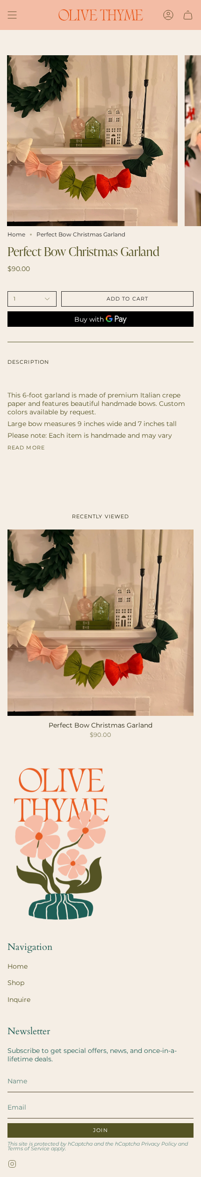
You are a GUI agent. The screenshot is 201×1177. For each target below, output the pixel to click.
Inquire (18, 999)
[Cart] (188, 15)
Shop (15, 982)
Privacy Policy (159, 1144)
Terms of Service (28, 1149)
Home (16, 234)
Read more (26, 448)
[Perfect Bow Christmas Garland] (100, 623)
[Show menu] (12, 15)
